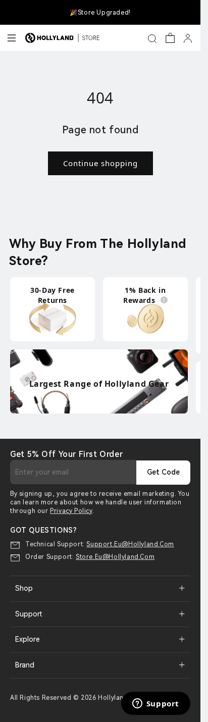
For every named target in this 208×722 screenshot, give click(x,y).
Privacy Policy (71, 510)
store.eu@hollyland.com (115, 556)
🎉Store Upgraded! (100, 12)
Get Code (163, 472)
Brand (24, 665)
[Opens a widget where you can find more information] (155, 704)
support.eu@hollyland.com (130, 544)
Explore (27, 639)
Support (28, 614)
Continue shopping (100, 163)
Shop (24, 588)
